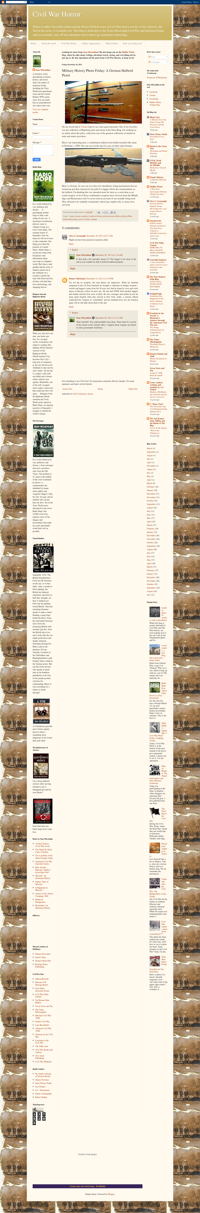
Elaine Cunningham (43, 1093)
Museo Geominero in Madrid (158, 359)
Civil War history (69, 43)
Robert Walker (41, 1097)
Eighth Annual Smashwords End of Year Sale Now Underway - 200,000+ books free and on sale (158, 229)
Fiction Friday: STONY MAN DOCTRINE (156, 284)
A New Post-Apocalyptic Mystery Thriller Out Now (158, 191)
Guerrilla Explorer (158, 259)
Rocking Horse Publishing (41, 965)
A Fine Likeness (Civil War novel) (42, 844)
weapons (93, 219)
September (151, 451)
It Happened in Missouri (41, 889)
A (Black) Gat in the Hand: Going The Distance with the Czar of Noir (158, 123)
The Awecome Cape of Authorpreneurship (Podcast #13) (158, 409)
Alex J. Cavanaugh (77, 235)
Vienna (84, 126)
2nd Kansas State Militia (42, 1001)
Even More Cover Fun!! (157, 137)
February (150, 486)
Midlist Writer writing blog (155, 103)
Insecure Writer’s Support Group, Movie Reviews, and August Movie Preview (158, 208)
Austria (72, 216)
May (149, 476)
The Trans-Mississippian (40, 1010)
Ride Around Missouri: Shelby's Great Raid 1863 (43, 870)
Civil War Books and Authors (44, 1051)
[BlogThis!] (106, 212)
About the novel (48, 43)
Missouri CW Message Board (41, 983)
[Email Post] (98, 212)
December (151, 493)
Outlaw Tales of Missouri (41, 883)
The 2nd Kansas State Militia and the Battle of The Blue (157, 422)
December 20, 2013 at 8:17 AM (100, 235)
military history (108, 216)
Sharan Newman (42, 1079)
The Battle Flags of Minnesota (157, 345)
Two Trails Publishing (39, 1057)
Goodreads (153, 98)
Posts (152, 56)
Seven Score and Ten (44, 1006)
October (150, 500)
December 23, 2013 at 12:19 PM (100, 278)
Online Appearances (91, 43)
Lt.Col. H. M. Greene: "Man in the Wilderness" (158, 430)
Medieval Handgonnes (40, 900)
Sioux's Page (40, 957)
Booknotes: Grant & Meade (158, 168)
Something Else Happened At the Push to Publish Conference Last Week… (157, 301)
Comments (155, 62)
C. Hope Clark (156, 404)
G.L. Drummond (42, 1090)
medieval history (95, 216)
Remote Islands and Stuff (158, 355)
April (149, 462)
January (150, 490)
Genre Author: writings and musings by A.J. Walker (157, 386)
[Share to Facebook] (111, 212)
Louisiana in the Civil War (42, 1041)
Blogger (111, 1194)
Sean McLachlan (90, 52)
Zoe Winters (40, 1086)
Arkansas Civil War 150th (43, 1029)
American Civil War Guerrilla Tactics (43, 862)
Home (33, 43)
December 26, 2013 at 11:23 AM (109, 317)
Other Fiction (112, 43)
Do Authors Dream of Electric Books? (43, 1075)
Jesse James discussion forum (42, 989)
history (78, 216)
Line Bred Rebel (42, 1025)
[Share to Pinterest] (114, 212)
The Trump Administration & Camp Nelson (157, 330)
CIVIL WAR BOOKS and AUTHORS (155, 163)
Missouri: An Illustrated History (42, 877)
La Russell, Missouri (158, 179)
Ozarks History (156, 177)
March (149, 448)
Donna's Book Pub (43, 960)
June (149, 514)
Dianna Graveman (42, 953)
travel (81, 219)
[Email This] (103, 212)
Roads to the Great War (158, 147)
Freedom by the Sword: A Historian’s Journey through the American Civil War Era (158, 319)
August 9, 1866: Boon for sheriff (156, 374)
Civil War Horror (57, 13)
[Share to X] (109, 212)
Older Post (133, 388)
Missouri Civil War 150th (43, 1016)
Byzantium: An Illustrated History (42, 906)
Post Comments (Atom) (83, 393)
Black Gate (155, 117)
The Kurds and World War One (158, 152)
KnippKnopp (156, 293)
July (148, 458)
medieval (85, 216)
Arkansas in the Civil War (44, 1035)
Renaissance (73, 219)
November (151, 465)
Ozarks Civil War (42, 1021)
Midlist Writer (128, 52)
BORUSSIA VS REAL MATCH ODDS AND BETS (157, 250)
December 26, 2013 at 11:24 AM (109, 255)
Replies (75, 249)
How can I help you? (132, 43)
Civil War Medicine (43, 1061)
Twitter (152, 95)
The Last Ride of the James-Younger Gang (44, 856)
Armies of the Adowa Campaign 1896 (44, 894)
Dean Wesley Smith (43, 1083)
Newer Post (67, 388)
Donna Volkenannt (77, 278)
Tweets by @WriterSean (157, 77)
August (150, 455)
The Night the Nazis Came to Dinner (43, 850)
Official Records (42, 978)
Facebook (153, 91)
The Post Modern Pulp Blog (157, 278)
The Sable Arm (41, 1046)
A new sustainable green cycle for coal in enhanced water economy (158, 266)
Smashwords (155, 220)
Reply (71, 243)
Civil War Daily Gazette (41, 995)
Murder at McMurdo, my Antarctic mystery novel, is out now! (158, 394)
